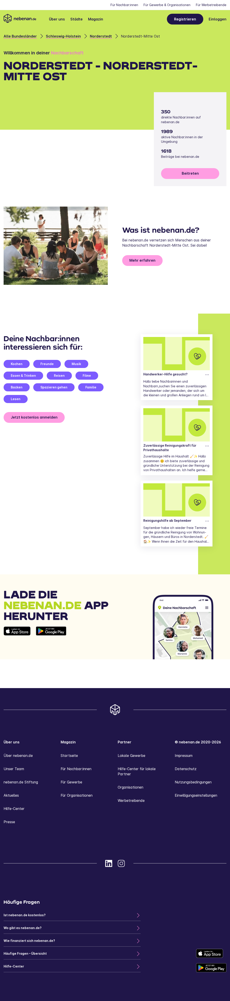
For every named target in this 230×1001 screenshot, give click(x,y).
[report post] (207, 374)
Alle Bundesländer (20, 36)
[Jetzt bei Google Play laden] (51, 642)
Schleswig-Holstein (63, 36)
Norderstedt (101, 36)
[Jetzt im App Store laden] (17, 642)
